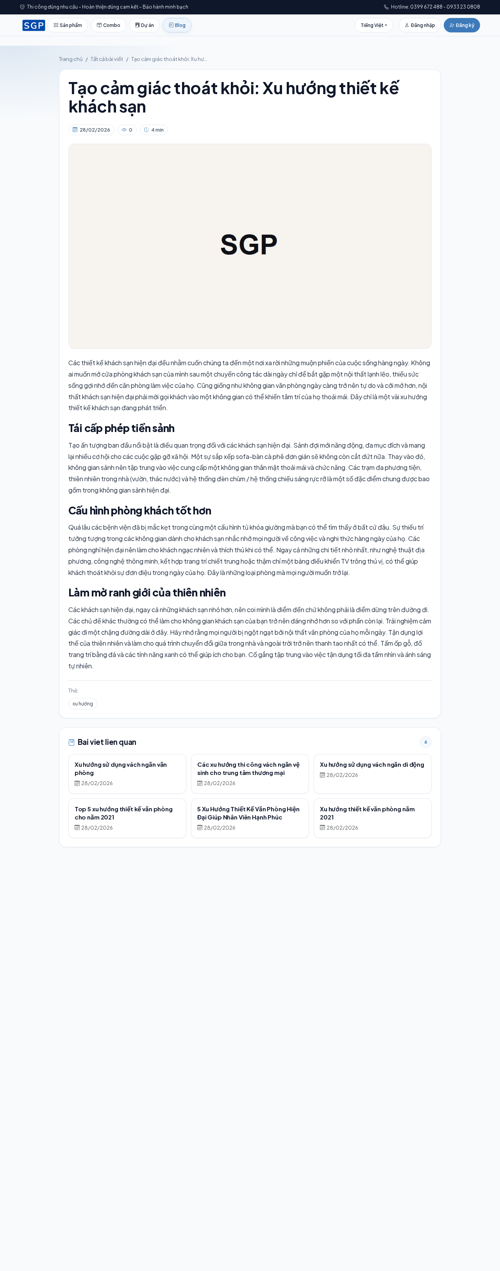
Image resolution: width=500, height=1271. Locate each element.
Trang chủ (70, 59)
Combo (111, 25)
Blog (180, 25)
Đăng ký (465, 25)
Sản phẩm (71, 25)
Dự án (147, 25)
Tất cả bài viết (107, 59)
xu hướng (83, 704)
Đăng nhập (423, 25)
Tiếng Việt (372, 25)
